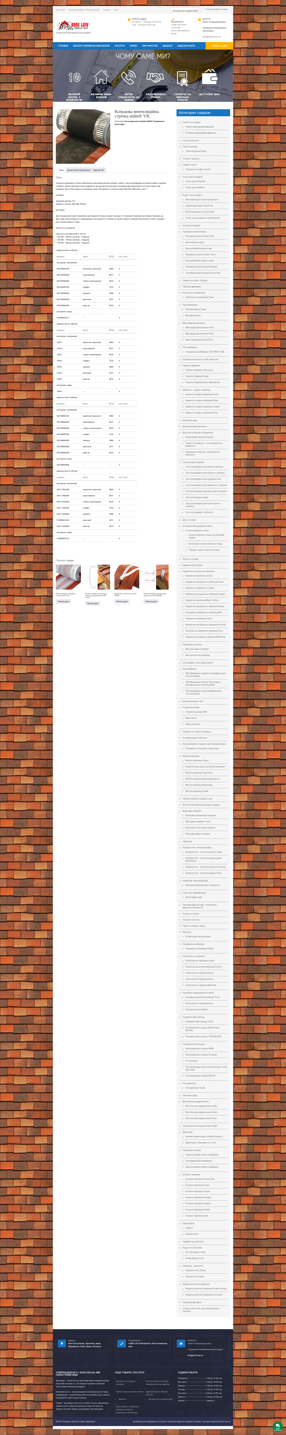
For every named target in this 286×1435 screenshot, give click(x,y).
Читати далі (63, 601)
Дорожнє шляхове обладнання (197, 432)
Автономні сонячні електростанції (205, 544)
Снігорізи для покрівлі (193, 462)
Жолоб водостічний (195, 1252)
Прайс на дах (219, 46)
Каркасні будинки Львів (196, 376)
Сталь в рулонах (190, 140)
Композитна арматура (193, 293)
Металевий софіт (193, 897)
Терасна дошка (189, 146)
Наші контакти (186, 46)
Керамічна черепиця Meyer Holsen (202, 600)
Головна (63, 46)
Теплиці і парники (190, 158)
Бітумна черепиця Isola (196, 1216)
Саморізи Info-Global (195, 1270)
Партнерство (150, 46)
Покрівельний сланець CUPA (199, 1021)
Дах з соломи (189, 520)
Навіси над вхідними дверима (199, 127)
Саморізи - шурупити (192, 1266)
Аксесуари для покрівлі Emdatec (201, 1054)
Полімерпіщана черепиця (194, 738)
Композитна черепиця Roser (199, 973)
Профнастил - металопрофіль (197, 847)
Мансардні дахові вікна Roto (199, 340)
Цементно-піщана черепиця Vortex (202, 394)
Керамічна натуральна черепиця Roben (204, 606)
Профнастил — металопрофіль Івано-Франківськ (203, 859)
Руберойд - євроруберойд (194, 880)
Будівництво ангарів (192, 565)
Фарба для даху (189, 420)
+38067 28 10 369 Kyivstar (139, 1343)
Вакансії (167, 46)
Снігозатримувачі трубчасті (199, 512)
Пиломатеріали (189, 305)
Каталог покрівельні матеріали (91, 46)
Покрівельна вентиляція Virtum (200, 254)
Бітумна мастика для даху (198, 936)
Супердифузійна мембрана (198, 1161)
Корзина (107, 10)
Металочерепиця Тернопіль (199, 773)
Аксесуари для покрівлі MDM (138, 121)
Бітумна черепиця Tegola (197, 1191)
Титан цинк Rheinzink (195, 181)
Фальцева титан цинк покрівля (200, 827)
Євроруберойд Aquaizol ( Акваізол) (202, 885)
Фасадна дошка (192, 315)
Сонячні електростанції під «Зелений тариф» (206, 536)
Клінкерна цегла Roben (196, 1009)
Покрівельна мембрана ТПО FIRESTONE (204, 352)
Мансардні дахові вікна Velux (199, 327)
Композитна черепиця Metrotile (200, 985)
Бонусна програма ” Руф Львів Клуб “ (84, 10)
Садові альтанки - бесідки (194, 280)
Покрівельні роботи (192, 644)
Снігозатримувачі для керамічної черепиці (206, 485)
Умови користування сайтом (129, 1392)
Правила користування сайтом (157, 1393)
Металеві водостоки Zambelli (199, 212)
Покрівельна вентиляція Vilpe (199, 236)
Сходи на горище (190, 913)
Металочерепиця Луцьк (197, 760)
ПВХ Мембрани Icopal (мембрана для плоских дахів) (203, 692)
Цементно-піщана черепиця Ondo (201, 413)
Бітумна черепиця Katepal (197, 1203)
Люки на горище (190, 559)
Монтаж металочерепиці (197, 655)
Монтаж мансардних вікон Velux (201, 1106)
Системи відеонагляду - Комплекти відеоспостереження (199, 906)
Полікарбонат (189, 1083)
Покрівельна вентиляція (194, 231)
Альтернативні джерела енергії (197, 526)
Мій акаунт (60, 10)
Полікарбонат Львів (195, 1088)
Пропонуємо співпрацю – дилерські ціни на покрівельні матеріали (128, 1409)
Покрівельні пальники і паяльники (202, 748)
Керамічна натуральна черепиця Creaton (205, 594)
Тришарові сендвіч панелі (197, 169)
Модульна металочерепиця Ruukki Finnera (206, 1288)
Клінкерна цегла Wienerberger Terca (202, 997)
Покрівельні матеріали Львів (199, 948)
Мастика (186, 932)
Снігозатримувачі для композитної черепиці (202, 504)
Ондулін (189, 1228)
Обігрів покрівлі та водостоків (197, 799)
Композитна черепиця (193, 956)
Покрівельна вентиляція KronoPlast (202, 273)
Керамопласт (192, 1234)
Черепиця (187, 841)
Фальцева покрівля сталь (197, 821)
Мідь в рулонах (192, 724)
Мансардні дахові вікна (193, 323)
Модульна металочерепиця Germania (203, 1295)
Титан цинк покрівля (192, 177)
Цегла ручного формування (199, 1003)
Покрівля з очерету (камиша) (196, 731)
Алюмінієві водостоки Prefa (199, 205)
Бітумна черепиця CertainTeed (199, 1179)
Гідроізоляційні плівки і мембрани (202, 1154)
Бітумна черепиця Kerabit (197, 1209)
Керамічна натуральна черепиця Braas (204, 582)
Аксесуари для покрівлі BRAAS (200, 1076)
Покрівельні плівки (191, 1150)
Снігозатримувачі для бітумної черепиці (205, 473)
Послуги (120, 46)
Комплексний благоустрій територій (200, 359)
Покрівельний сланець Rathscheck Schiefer (202, 1029)
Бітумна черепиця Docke (197, 1185)
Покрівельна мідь (190, 707)
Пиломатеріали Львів (195, 309)
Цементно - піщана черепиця (196, 390)
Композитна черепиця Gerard (199, 960)
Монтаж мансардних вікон (195, 1101)
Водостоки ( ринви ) (192, 195)
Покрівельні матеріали (193, 944)
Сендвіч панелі (189, 165)
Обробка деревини (191, 286)
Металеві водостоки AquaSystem (201, 199)
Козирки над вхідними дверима (200, 133)
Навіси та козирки (191, 122)
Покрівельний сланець (193, 1017)
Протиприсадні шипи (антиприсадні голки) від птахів (206, 1068)
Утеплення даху (190, 1095)
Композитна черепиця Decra (199, 979)
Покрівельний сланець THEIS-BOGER (203, 1036)
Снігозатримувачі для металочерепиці (204, 467)
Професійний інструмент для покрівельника (204, 744)
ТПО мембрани (189, 347)
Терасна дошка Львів (195, 151)
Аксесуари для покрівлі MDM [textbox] (184, 11)
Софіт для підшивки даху (194, 893)
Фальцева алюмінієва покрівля (200, 815)
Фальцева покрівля (191, 811)
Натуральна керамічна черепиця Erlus (204, 631)
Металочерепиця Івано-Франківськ (202, 779)
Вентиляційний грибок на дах (199, 260)
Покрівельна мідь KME (196, 712)
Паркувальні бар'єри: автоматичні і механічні (202, 453)
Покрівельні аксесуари (193, 1044)
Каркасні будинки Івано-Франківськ (202, 382)
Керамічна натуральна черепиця (198, 571)
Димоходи (187, 1132)
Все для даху (191, 1061)
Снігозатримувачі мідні (196, 497)
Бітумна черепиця (191, 1174)
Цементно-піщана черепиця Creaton (202, 406)
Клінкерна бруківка (191, 1302)
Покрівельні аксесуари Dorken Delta (199, 1126)
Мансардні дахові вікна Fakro (199, 333)
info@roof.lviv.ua (211, 37)
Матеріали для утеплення (194, 426)
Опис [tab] (61, 170)
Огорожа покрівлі (191, 225)
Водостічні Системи (192, 1247)
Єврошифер (188, 1223)
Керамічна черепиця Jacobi (198, 576)
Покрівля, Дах (69, 1421)
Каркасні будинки (191, 365)
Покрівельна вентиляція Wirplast (201, 267)
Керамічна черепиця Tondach (199, 588)
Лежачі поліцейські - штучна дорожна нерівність (203, 444)
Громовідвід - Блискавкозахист (197, 663)
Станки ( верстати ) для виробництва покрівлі (200, 1309)
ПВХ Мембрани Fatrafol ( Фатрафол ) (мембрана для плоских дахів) (203, 683)
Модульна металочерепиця (195, 1284)
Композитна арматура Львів (199, 297)
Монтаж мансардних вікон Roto (201, 1118)
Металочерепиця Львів (196, 791)
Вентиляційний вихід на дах (198, 248)
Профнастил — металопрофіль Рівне (203, 873)
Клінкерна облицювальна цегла (198, 993)
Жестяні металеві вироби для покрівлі (201, 805)
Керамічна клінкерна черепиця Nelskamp (205, 637)
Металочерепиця (190, 756)
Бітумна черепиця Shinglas (198, 1197)
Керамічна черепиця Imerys (198, 618)
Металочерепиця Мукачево (199, 785)
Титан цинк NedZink (195, 187)
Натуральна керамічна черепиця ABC (203, 612)
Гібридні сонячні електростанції (204, 550)
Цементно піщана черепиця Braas (201, 400)
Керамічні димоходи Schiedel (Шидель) (204, 1136)
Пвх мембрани (189, 669)
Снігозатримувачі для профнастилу (203, 479)
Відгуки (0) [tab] (98, 170)
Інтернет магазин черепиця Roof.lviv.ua (211, 1421)
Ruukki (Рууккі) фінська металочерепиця (205, 766)
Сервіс (133, 46)
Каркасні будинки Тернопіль (199, 370)
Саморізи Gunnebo (194, 1276)
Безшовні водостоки (192, 701)
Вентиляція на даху (194, 242)
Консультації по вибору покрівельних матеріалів (157, 1382)
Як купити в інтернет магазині (126, 1382)
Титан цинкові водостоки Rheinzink (202, 218)
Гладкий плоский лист (193, 1241)
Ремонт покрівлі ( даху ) (194, 926)
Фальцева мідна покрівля (197, 834)
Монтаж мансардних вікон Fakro (201, 1112)
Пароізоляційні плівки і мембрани (201, 1167)
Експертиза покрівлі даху (160, 1399)
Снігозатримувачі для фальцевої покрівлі (205, 491)
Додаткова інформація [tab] (78, 170)
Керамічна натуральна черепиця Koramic (205, 624)
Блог (116, 10)
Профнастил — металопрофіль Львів (203, 852)
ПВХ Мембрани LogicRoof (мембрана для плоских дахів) (205, 674)
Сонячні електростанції (197, 530)
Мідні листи (191, 718)
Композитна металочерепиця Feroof (203, 967)
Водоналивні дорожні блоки (199, 437)
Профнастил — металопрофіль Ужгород (205, 867)
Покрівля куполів (190, 920)
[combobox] (185, 10)
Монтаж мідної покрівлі (197, 649)
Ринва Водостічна (194, 1258)
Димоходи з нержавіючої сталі (200, 1142)
